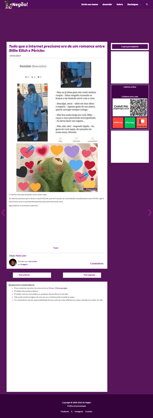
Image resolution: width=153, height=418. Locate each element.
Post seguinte (91, 275)
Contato (88, 411)
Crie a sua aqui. (61, 288)
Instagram (79, 411)
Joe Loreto (32, 261)
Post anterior (23, 275)
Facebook (65, 411)
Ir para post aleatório (130, 46)
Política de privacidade (76, 406)
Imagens (24, 264)
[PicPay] (131, 122)
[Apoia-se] (119, 122)
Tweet (55, 248)
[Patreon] (142, 122)
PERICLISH (21, 255)
